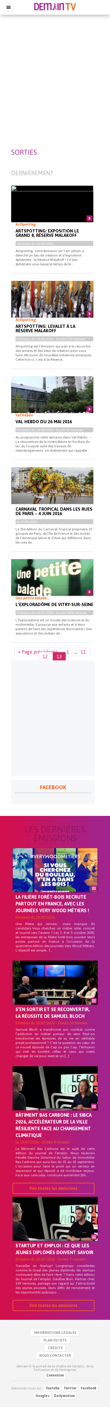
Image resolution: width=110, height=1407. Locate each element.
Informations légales (55, 1333)
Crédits (55, 1348)
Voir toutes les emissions (53, 1188)
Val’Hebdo (24, 415)
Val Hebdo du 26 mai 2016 (44, 421)
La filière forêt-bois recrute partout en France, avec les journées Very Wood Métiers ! (52, 903)
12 (45, 656)
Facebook (89, 1388)
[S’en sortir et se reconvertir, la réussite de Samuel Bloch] (55, 993)
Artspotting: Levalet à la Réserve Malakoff (45, 328)
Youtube (53, 1388)
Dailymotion (64, 1396)
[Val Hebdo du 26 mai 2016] (52, 399)
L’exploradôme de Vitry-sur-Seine (54, 604)
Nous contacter (55, 1356)
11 (83, 651)
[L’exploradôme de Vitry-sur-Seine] (52, 582)
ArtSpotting (26, 224)
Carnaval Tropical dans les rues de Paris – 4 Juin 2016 (54, 511)
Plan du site (55, 1340)
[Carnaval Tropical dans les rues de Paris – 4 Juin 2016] (52, 490)
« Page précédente (38, 651)
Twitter (70, 1388)
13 (59, 656)
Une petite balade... (32, 598)
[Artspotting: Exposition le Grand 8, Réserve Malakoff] (52, 208)
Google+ (42, 1396)
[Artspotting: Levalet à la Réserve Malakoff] (52, 304)
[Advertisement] (55, 74)
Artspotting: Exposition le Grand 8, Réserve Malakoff (47, 233)
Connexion (55, 1375)
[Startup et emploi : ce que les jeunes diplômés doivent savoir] (55, 1229)
